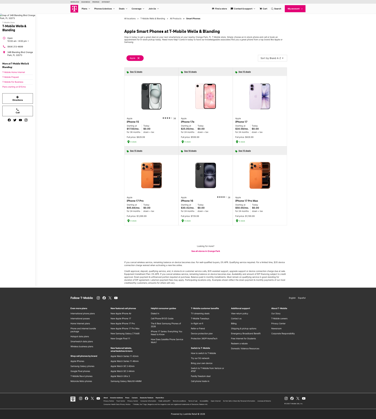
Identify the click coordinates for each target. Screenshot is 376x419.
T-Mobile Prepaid (10, 77)
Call (18, 111)
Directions (17, 98)
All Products (175, 18)
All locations (130, 18)
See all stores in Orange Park (205, 251)
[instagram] (26, 120)
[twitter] (15, 120)
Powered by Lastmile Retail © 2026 (188, 414)
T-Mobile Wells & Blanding (152, 18)
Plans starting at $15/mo (14, 86)
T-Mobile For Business (12, 82)
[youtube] (20, 120)
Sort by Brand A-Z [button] (272, 58)
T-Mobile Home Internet (13, 72)
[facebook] (9, 120)
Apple (132, 58)
